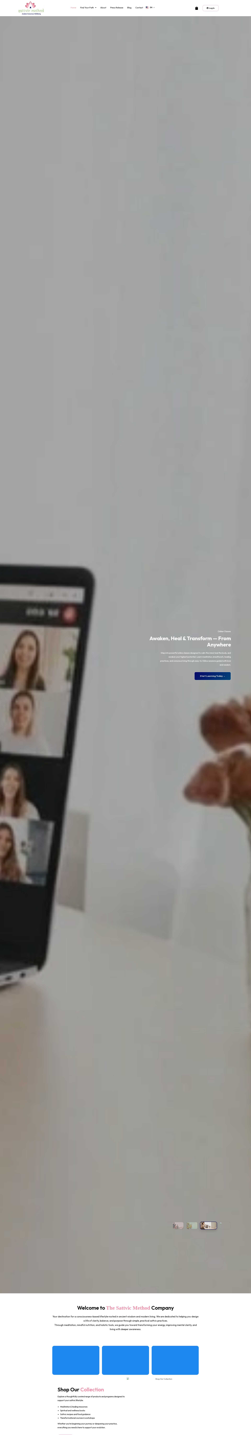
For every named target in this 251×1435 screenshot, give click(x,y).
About (103, 7)
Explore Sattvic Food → (213, 673)
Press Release (116, 7)
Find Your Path (87, 7)
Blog (129, 7)
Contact (139, 7)
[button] (88, 8)
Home (73, 7)
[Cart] (196, 8)
